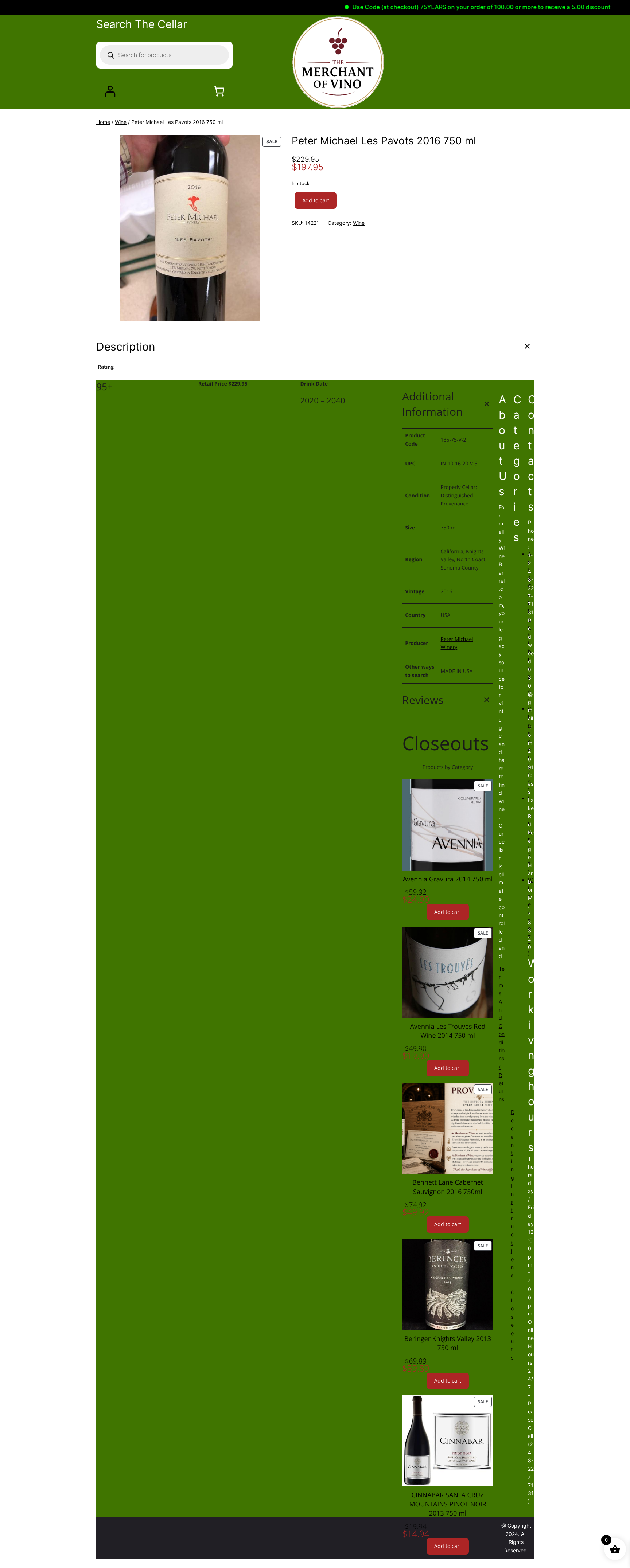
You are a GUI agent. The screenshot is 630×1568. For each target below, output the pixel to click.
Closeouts (512, 1325)
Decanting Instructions (512, 1193)
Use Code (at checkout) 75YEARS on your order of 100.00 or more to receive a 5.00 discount (451, 7)
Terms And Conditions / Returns (502, 1034)
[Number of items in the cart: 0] (219, 91)
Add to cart (315, 200)
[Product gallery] (189, 228)
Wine (121, 122)
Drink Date (314, 383)
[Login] (110, 91)
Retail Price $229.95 (223, 383)
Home (103, 122)
